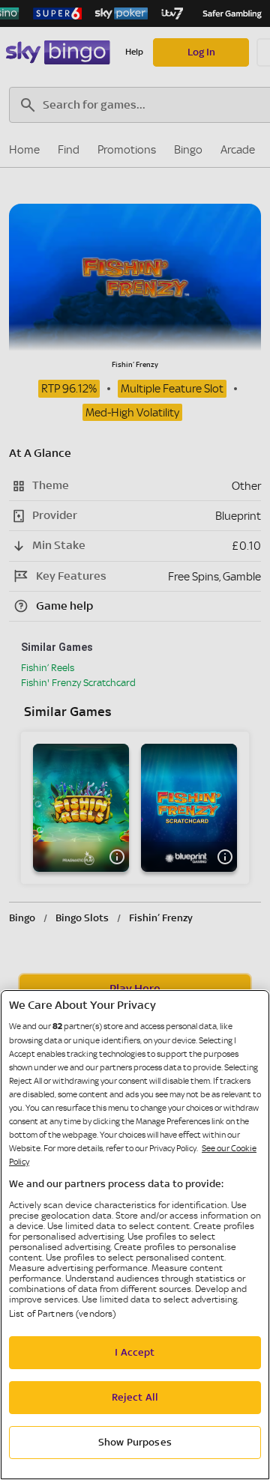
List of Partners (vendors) (62, 1313)
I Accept (134, 1352)
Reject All (135, 1397)
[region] (135, 1234)
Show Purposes (135, 1442)
